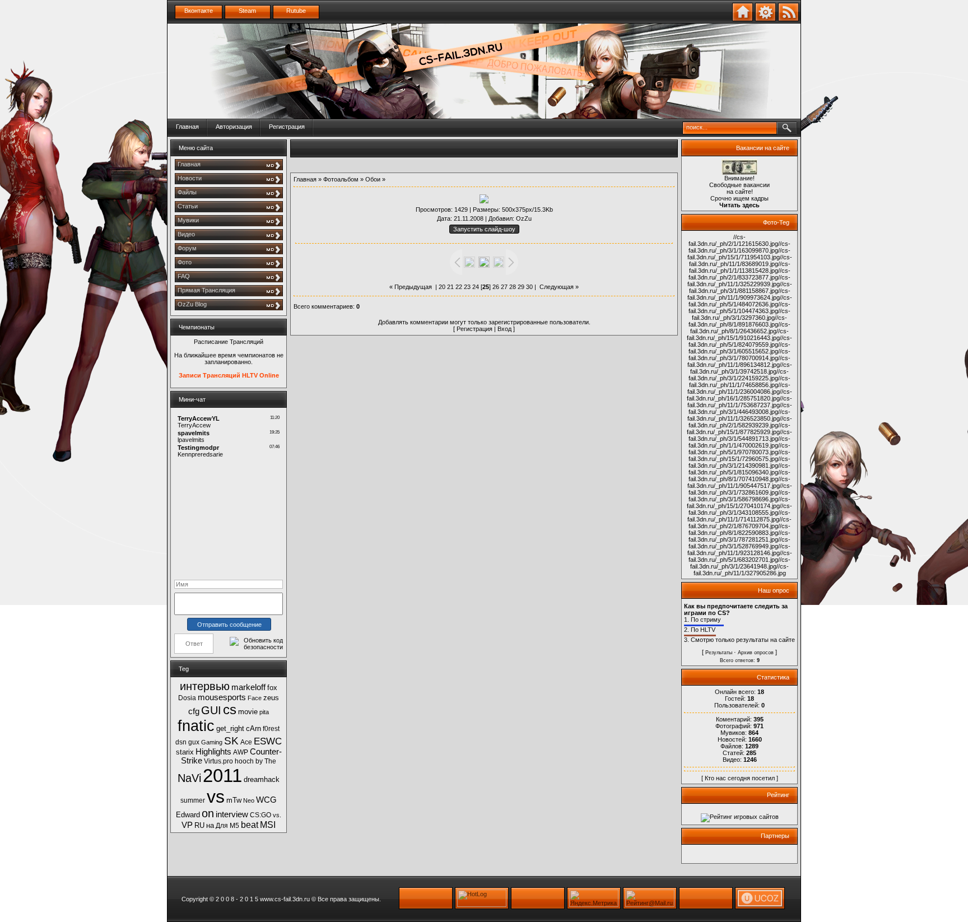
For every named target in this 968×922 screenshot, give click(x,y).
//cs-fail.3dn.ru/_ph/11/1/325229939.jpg (739, 280)
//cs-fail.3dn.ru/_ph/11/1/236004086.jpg (738, 388)
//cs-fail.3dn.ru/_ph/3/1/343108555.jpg (740, 509)
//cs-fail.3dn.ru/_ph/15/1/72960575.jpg (739, 455)
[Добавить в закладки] (742, 19)
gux (193, 742)
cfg (193, 711)
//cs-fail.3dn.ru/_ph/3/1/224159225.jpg (738, 374)
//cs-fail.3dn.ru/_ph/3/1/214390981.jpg (739, 462)
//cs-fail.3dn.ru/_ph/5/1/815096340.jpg (739, 469)
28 (512, 286)
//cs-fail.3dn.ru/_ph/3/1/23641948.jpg (740, 563)
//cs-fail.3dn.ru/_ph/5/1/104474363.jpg (739, 307)
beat (249, 825)
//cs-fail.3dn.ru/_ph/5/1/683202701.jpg (740, 556)
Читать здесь (739, 205)
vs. (277, 815)
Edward (188, 815)
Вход (504, 328)
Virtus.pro (218, 761)
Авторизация (234, 126)
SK (231, 741)
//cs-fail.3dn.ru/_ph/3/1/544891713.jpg (740, 435)
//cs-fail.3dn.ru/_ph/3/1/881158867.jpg (740, 287)
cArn (253, 728)
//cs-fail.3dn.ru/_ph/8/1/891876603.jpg (737, 321)
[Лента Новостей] (788, 19)
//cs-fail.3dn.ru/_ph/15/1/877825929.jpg (738, 428)
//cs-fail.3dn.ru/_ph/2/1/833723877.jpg (739, 274)
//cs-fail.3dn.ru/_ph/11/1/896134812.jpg (739, 361)
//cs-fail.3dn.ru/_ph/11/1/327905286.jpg (741, 569)
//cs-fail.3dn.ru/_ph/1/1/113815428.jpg (739, 267)
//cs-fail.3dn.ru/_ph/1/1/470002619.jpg (739, 442)
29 (521, 286)
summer (192, 800)
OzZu (524, 218)
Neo (248, 800)
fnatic (196, 726)
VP (187, 825)
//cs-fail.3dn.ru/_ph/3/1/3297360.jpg (741, 314)
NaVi (189, 778)
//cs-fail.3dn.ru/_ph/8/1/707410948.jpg (739, 475)
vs (216, 796)
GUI (211, 710)
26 (495, 286)
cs (229, 709)
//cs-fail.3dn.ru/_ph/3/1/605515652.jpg (739, 348)
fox (272, 687)
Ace (246, 742)
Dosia (187, 698)
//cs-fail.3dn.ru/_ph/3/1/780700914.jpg (739, 354)
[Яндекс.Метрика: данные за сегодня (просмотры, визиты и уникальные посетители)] (593, 898)
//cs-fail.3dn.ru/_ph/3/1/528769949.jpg (739, 543)
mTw (233, 800)
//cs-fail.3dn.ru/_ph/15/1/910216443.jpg (738, 334)
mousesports (222, 697)
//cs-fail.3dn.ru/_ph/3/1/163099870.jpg (739, 247)
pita (264, 712)
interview (232, 814)
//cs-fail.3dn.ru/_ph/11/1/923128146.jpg (739, 549)
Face (255, 698)
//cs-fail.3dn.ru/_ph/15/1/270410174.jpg (738, 502)
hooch (244, 761)
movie (248, 711)
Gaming (211, 742)
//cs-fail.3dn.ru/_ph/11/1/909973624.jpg (738, 294)
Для (222, 826)
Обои (372, 179)
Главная (187, 126)
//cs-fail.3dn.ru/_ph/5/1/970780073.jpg (739, 448)
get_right (230, 728)
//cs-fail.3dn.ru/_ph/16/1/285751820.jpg (739, 395)
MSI (268, 825)
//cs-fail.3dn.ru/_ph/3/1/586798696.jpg (739, 495)
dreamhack (262, 779)
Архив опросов (756, 652)
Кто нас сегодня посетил (740, 778)
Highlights (213, 751)
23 (467, 286)
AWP (240, 752)
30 (529, 286)
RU (199, 825)
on (208, 813)
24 (475, 286)
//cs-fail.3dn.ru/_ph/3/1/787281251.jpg (739, 536)
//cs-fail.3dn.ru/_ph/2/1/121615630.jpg (733, 240)
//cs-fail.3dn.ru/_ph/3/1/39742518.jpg (741, 368)
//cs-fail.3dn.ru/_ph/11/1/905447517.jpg (739, 482)
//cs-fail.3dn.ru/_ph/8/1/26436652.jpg (740, 327)
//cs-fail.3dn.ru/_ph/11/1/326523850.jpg (739, 415)
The (270, 761)
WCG (266, 799)
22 (458, 286)
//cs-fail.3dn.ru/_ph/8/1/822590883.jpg (739, 529)
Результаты (718, 652)
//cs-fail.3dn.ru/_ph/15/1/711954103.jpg (739, 253)
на (210, 825)
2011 (222, 775)
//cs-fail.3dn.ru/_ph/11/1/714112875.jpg (738, 516)
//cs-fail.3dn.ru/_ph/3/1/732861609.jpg (740, 489)
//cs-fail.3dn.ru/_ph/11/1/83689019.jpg (740, 260)
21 (450, 286)
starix (185, 752)
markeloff (248, 687)
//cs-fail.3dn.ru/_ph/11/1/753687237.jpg (740, 401)
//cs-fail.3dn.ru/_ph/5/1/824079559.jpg (740, 341)
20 (442, 286)
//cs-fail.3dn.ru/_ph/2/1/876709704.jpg (740, 522)
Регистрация (287, 126)
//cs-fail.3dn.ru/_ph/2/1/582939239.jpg (740, 422)
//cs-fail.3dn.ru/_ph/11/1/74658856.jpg (740, 381)
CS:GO (260, 815)
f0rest (271, 729)
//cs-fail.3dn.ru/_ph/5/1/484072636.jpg (740, 301)
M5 (234, 826)
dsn (181, 742)
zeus (271, 697)
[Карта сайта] (765, 19)
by (259, 761)
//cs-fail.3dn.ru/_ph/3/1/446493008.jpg (740, 408)
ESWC (268, 741)
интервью (205, 686)
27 (504, 286)
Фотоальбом (341, 179)
